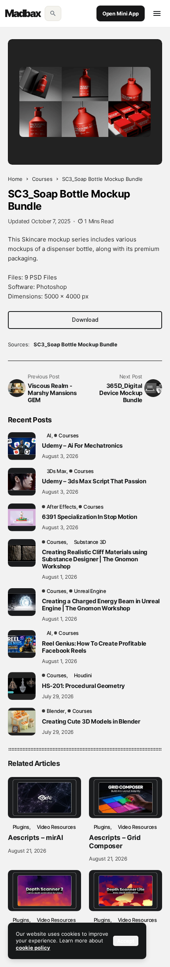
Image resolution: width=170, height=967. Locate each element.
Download (85, 319)
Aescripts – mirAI (35, 838)
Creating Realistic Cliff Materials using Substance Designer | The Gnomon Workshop (94, 559)
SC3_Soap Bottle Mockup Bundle (75, 344)
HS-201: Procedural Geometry (83, 686)
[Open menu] (157, 13)
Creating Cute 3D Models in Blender (91, 721)
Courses (42, 179)
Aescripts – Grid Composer (115, 841)
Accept (125, 941)
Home (15, 179)
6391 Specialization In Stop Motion (89, 517)
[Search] (53, 13)
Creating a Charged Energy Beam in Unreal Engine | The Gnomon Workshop (101, 605)
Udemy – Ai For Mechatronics (82, 445)
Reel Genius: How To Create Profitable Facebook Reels (94, 647)
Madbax (23, 13)
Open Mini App (120, 13)
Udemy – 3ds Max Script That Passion (94, 481)
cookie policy (33, 947)
